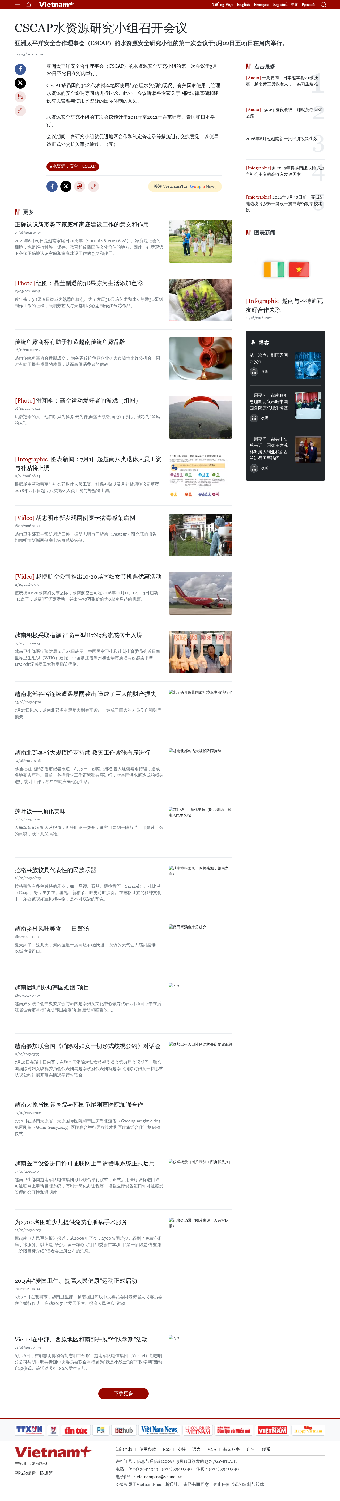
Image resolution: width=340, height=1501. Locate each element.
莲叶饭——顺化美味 (40, 811)
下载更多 (123, 1393)
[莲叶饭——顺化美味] (200, 828)
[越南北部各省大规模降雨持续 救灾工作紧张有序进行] (200, 769)
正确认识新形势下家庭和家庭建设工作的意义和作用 (82, 224)
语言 (196, 1449)
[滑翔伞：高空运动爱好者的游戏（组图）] (200, 417)
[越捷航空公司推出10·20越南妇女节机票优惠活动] (200, 593)
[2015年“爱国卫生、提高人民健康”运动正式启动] (200, 1297)
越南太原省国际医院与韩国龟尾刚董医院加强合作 (79, 1104)
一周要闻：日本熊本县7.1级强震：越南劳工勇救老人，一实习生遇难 (282, 81)
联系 (266, 1449)
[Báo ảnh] (272, 1430)
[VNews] (53, 1430)
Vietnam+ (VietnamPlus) (57, 4)
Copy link (20, 110)
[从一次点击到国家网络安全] (308, 365)
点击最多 (264, 66)
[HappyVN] (308, 1430)
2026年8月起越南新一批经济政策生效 (282, 138)
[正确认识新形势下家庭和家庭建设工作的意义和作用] (200, 241)
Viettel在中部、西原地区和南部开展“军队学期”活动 (81, 1339)
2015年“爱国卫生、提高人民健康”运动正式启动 (76, 1280)
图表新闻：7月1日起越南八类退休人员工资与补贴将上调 (88, 463)
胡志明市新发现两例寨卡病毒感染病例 (85, 518)
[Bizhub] (124, 1430)
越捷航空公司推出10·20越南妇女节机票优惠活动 (98, 576)
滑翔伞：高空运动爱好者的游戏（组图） (88, 400)
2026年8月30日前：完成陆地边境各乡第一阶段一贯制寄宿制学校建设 (285, 203)
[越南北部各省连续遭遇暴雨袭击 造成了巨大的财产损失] (200, 711)
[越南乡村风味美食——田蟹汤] (200, 945)
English (243, 4)
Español (280, 4)
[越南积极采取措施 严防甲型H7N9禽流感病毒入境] (200, 652)
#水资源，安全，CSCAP (73, 166)
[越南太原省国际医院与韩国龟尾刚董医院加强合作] (200, 1121)
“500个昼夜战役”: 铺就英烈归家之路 (284, 112)
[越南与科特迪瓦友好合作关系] (285, 267)
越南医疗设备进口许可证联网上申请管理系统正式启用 (85, 1163)
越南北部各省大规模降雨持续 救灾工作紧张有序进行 (82, 752)
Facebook (20, 69)
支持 (181, 1449)
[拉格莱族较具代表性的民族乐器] (200, 887)
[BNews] (101, 1430)
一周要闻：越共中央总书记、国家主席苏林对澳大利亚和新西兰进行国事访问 (269, 449)
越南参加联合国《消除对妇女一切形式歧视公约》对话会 (88, 1046)
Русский (308, 5)
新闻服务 (231, 1449)
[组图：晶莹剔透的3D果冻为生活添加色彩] (200, 300)
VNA (211, 1449)
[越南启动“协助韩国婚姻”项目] (200, 1004)
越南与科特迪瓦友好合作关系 (284, 305)
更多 (28, 212)
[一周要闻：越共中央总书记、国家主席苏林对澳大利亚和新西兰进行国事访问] (308, 449)
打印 (20, 96)
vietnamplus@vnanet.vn (159, 1476)
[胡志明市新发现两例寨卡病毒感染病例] (200, 535)
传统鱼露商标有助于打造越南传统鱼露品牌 (70, 342)
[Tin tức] (76, 1430)
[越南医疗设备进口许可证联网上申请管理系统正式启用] (200, 1180)
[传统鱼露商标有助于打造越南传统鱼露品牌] (200, 358)
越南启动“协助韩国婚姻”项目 (52, 987)
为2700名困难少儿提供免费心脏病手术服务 (71, 1222)
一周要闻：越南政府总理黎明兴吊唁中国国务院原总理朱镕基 (269, 401)
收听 (264, 371)
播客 (264, 343)
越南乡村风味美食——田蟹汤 (52, 928)
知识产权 (124, 1449)
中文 (294, 4)
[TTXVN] (29, 1430)
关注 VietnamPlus (171, 186)
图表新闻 (264, 233)
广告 (251, 1449)
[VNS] (159, 1430)
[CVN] (197, 1430)
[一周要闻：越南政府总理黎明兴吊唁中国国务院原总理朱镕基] (308, 405)
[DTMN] (233, 1430)
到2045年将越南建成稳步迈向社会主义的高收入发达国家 (285, 171)
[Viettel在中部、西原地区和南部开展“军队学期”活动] (200, 1356)
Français (261, 4)
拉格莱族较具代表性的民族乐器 (55, 870)
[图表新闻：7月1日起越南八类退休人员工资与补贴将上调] (200, 476)
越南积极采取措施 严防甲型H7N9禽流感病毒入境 (78, 635)
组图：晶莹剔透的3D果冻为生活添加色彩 (89, 283)
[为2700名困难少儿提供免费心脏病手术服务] (200, 1239)
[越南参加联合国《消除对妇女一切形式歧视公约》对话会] (200, 1063)
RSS (167, 1449)
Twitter (20, 83)
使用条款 (147, 1449)
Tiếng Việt (222, 4)
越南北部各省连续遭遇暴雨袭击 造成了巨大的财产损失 (85, 694)
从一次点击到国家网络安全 (269, 358)
